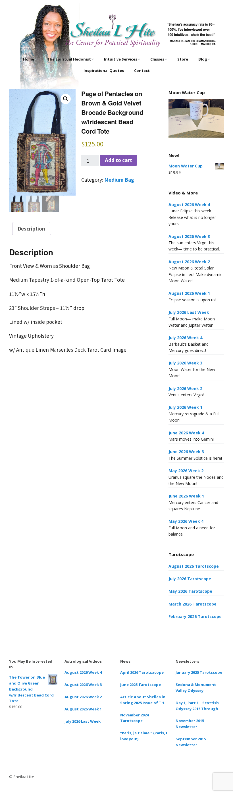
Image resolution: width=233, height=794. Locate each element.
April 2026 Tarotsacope (142, 672)
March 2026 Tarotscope (192, 604)
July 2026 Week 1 (185, 407)
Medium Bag (119, 179)
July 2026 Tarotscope (189, 578)
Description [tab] (31, 228)
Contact (142, 70)
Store (182, 59)
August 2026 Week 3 (189, 236)
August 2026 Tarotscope (193, 566)
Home (28, 59)
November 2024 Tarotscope (134, 717)
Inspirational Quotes (104, 70)
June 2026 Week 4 (186, 433)
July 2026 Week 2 (185, 388)
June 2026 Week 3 (186, 451)
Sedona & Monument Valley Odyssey (196, 687)
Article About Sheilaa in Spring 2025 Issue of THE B (143, 700)
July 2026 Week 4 (185, 337)
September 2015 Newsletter (191, 741)
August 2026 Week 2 (189, 261)
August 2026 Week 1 (189, 293)
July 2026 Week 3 (185, 363)
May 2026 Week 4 (185, 521)
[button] (66, 99)
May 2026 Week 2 (185, 470)
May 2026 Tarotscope (190, 591)
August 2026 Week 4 (189, 204)
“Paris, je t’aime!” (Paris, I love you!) (143, 735)
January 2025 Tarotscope (199, 672)
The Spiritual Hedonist (69, 59)
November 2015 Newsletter (190, 723)
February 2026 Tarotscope (195, 616)
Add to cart (118, 160)
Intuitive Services (120, 59)
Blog (202, 59)
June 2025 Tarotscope (140, 684)
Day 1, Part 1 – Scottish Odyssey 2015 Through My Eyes (197, 706)
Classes (157, 59)
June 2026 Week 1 (186, 496)
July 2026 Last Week (188, 312)
